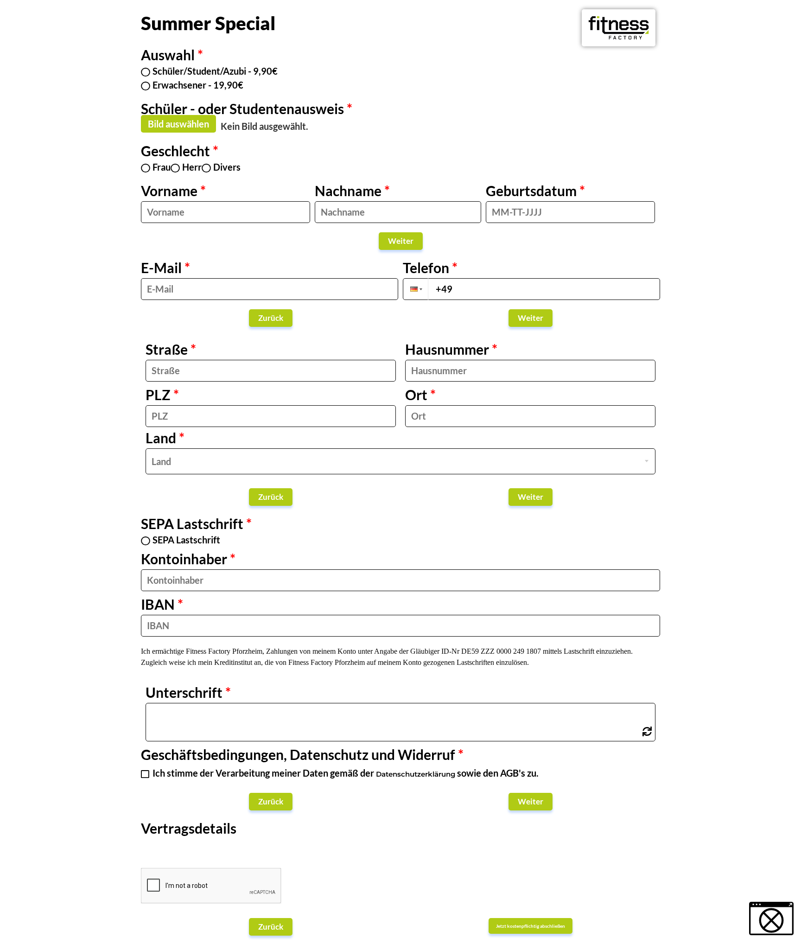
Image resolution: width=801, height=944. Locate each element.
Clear (647, 731)
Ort (420, 394)
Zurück (270, 318)
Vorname (173, 190)
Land (165, 440)
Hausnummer (451, 351)
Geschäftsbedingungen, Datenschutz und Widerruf (302, 754)
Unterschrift (188, 695)
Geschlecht (179, 152)
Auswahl (172, 56)
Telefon (430, 270)
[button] (415, 289)
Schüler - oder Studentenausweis (246, 108)
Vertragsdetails (188, 830)
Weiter (400, 241)
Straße (171, 349)
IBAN (162, 604)
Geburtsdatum (535, 190)
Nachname (352, 190)
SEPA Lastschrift (196, 524)
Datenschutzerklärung (415, 774)
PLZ (162, 394)
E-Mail (165, 267)
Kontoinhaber (188, 558)
